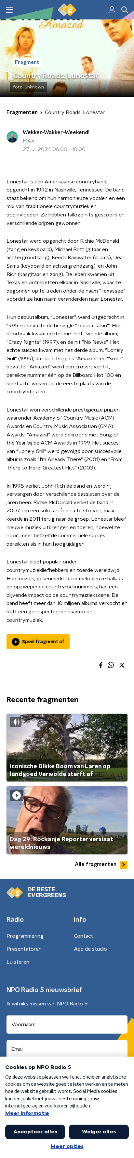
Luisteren (18, 962)
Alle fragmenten (95, 864)
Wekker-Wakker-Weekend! (56, 132)
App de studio (90, 949)
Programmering (25, 936)
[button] (9, 10)
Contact (83, 936)
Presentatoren (24, 949)
